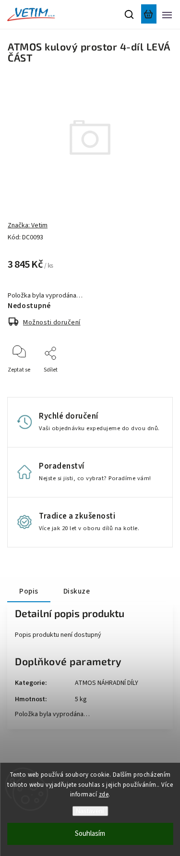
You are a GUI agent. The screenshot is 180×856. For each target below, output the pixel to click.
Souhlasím (90, 834)
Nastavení (90, 811)
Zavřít (150, 383)
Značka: (28, 225)
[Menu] (167, 14)
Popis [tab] (28, 591)
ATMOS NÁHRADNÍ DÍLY (106, 683)
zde (104, 794)
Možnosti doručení (52, 322)
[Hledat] (129, 14)
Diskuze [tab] (76, 591)
